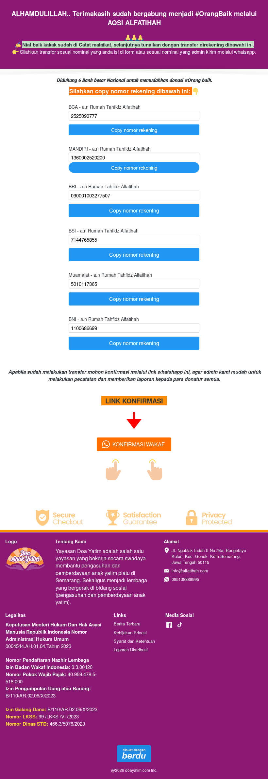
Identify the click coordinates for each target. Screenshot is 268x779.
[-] (169, 625)
